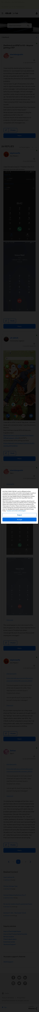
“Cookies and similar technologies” (16, 511)
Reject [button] (19, 515)
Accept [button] (19, 519)
